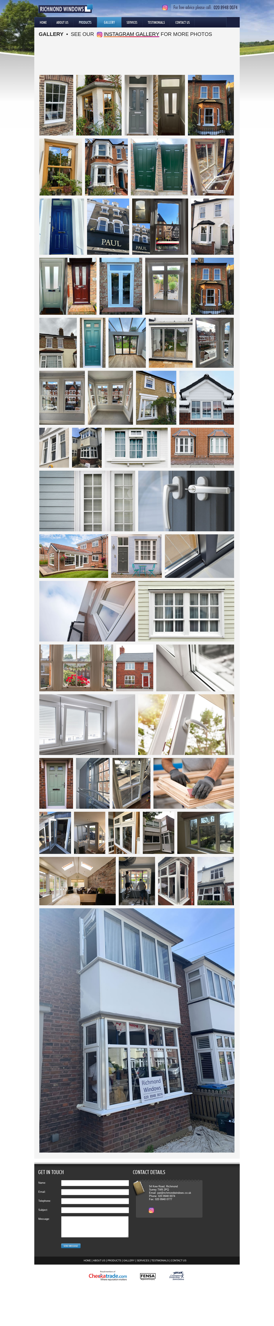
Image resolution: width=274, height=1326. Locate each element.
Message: (44, 1218)
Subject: (43, 1209)
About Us (63, 22)
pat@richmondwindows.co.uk (174, 1192)
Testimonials (156, 22)
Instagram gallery (131, 34)
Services (132, 22)
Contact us (178, 1260)
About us (99, 1260)
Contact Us (182, 22)
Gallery (109, 22)
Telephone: (44, 1200)
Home (43, 22)
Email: (42, 1191)
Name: (42, 1182)
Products (85, 22)
